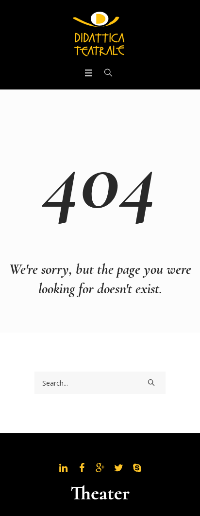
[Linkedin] (63, 468)
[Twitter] (118, 468)
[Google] (100, 468)
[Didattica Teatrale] (100, 33)
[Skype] (137, 468)
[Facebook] (81, 468)
